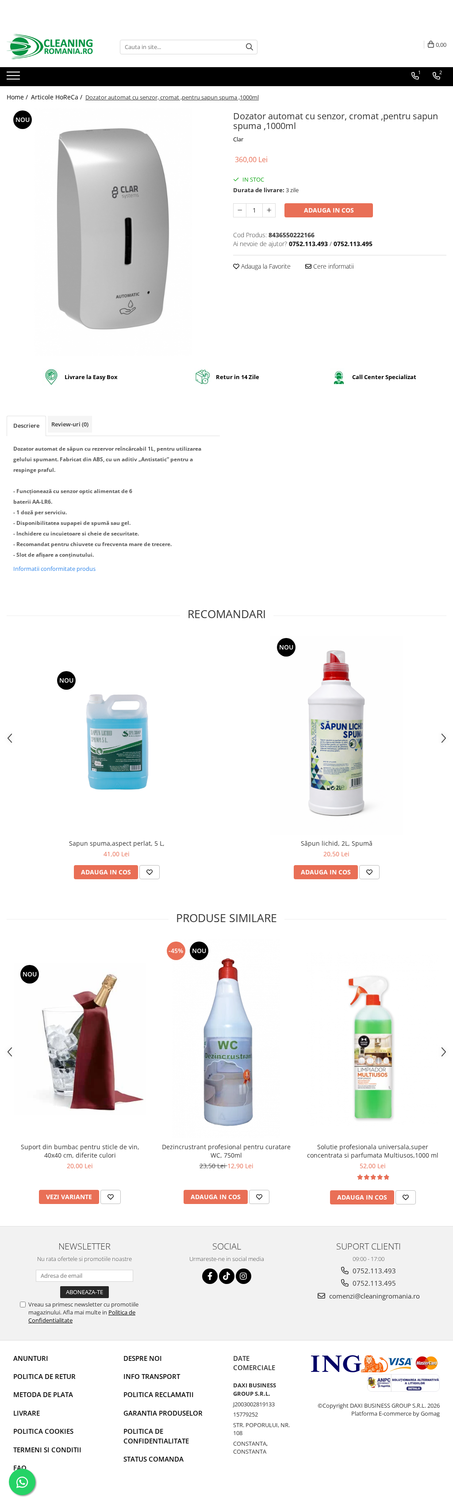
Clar (238, 139)
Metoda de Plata (43, 1394)
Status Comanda (153, 1459)
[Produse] (14, 78)
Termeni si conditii (47, 1449)
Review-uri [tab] (69, 424)
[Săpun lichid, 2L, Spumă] (336, 735)
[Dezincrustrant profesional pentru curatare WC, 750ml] (226, 1038)
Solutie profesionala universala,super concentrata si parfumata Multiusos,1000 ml (372, 1151)
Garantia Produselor (163, 1413)
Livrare (26, 1413)
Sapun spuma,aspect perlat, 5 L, (117, 843)
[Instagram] (243, 1276)
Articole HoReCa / (57, 97)
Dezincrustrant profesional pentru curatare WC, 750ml (226, 1151)
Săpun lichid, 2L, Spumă (336, 843)
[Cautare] (249, 47)
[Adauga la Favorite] (149, 872)
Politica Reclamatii (158, 1394)
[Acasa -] (51, 47)
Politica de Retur (44, 1376)
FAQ (20, 1467)
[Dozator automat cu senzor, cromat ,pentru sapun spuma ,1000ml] (113, 232)
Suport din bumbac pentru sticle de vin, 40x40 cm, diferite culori (80, 1151)
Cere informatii (332, 266)
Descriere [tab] (26, 425)
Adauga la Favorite (265, 266)
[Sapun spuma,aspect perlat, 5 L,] (116, 735)
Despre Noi (142, 1358)
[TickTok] (226, 1276)
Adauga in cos (329, 210)
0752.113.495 (373, 1283)
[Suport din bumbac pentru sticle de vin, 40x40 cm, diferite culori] (80, 1039)
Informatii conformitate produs (54, 569)
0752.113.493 (373, 1270)
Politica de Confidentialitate (156, 1436)
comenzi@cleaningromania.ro (373, 1295)
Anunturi (30, 1358)
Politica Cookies (43, 1431)
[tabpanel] (113, 232)
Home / (18, 97)
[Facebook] (210, 1276)
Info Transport (151, 1376)
